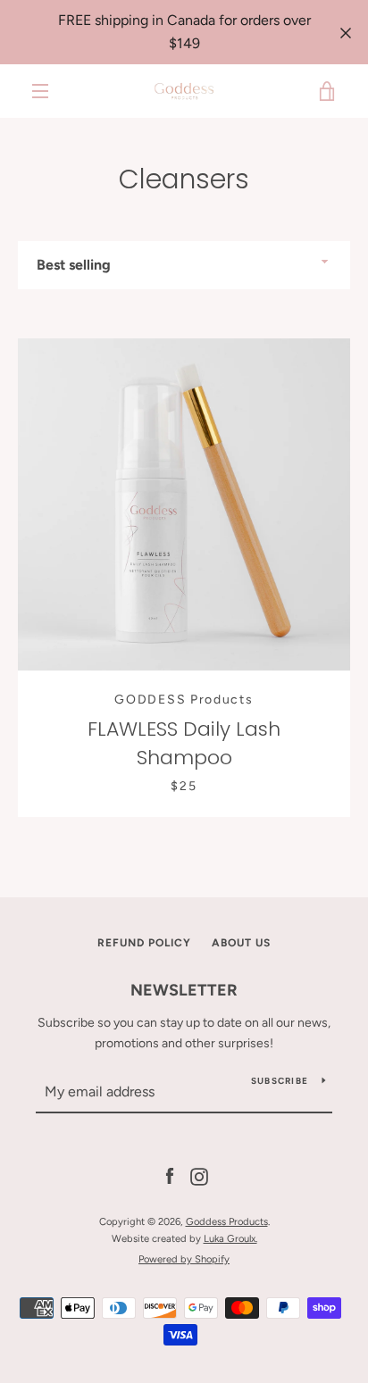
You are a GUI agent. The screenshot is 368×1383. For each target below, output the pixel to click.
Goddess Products (227, 1221)
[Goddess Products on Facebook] (170, 1176)
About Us (241, 943)
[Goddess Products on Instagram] (199, 1176)
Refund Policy (144, 943)
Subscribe (279, 1081)
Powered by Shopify (184, 1259)
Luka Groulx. (230, 1238)
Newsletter (184, 990)
